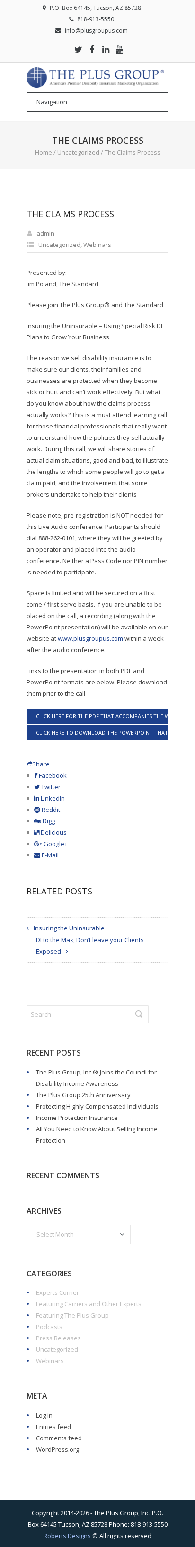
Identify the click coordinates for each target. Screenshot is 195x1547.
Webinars (97, 244)
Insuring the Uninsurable (69, 928)
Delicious (53, 832)
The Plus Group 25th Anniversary (83, 1095)
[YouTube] (119, 49)
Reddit (50, 809)
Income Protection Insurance (77, 1117)
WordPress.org (57, 1449)
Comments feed (59, 1438)
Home (43, 152)
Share (41, 764)
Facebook (52, 775)
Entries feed (53, 1426)
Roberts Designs (67, 1535)
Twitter (50, 787)
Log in (44, 1415)
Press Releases (58, 1338)
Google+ (55, 843)
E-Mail (49, 855)
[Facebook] (92, 49)
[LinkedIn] (105, 49)
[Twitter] (78, 49)
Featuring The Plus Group (72, 1315)
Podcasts (49, 1326)
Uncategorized (78, 152)
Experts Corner (57, 1292)
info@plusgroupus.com (96, 31)
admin (45, 233)
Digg (48, 821)
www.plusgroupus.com (90, 638)
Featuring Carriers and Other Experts (89, 1304)
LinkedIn (52, 798)
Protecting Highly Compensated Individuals (97, 1106)
